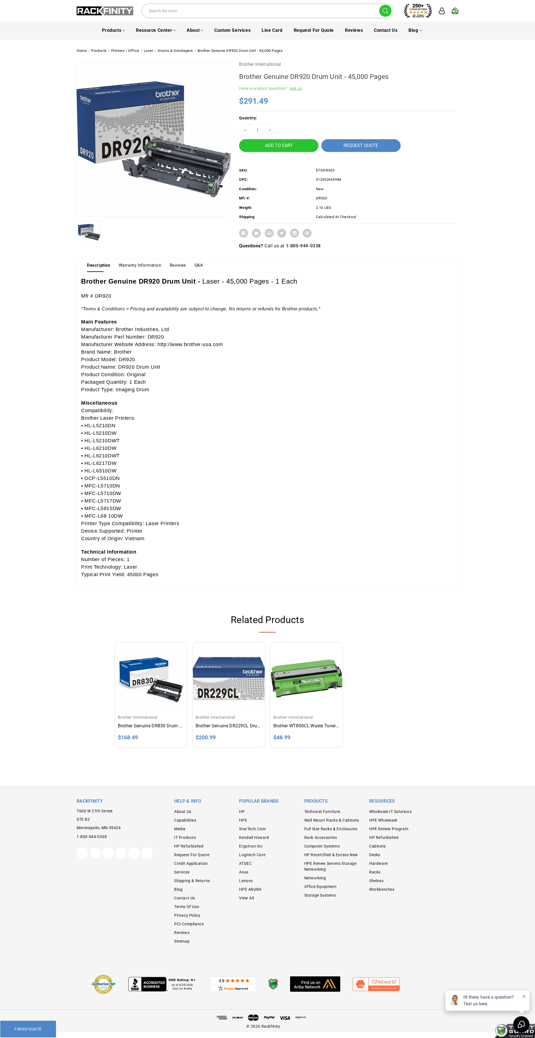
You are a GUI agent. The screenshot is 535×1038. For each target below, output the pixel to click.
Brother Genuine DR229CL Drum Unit (229, 725)
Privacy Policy (187, 915)
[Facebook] (243, 233)
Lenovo (246, 880)
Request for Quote (314, 30)
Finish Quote (28, 1029)
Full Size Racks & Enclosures (331, 829)
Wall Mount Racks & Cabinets (331, 820)
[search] (385, 11)
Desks (374, 855)
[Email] (256, 233)
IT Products (185, 837)
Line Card (272, 30)
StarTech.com (252, 829)
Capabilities (185, 820)
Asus (243, 872)
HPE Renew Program (388, 829)
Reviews (354, 30)
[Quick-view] (144, 673)
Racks (375, 872)
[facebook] (95, 853)
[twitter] (82, 853)
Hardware (378, 863)
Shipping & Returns (192, 880)
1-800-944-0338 (303, 245)
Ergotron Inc (250, 846)
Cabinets (377, 846)
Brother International (260, 64)
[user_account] (439, 11)
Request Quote (361, 145)
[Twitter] (281, 233)
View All (246, 898)
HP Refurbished (188, 846)
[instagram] (121, 853)
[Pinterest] (307, 233)
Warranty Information (140, 265)
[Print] (269, 233)
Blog (413, 30)
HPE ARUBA (250, 889)
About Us (182, 811)
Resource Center (154, 30)
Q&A (198, 265)
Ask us (296, 88)
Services (182, 872)
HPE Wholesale (383, 820)
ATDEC (245, 863)
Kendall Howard (254, 837)
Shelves (376, 880)
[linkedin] (147, 853)
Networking (315, 878)
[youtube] (134, 853)
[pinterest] (108, 853)
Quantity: (248, 118)
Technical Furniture (322, 811)
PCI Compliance (189, 924)
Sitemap (181, 941)
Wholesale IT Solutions (390, 811)
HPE (243, 820)
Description (98, 265)
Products (111, 30)
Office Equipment (320, 886)
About (193, 30)
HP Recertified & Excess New (331, 855)
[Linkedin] (294, 233)
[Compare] (157, 673)
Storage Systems (320, 895)
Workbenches (382, 889)
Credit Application (191, 863)
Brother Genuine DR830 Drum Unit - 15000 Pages (151, 725)
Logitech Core (252, 855)
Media (180, 829)
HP (242, 811)
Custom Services (232, 30)
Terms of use (186, 906)
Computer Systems (322, 846)
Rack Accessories (320, 837)
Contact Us (385, 30)
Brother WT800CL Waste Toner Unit (306, 725)
